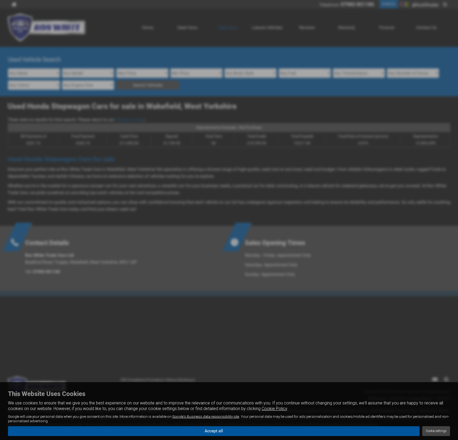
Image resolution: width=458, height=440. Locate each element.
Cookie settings (436, 431)
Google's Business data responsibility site (205, 416)
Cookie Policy (274, 408)
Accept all (214, 430)
